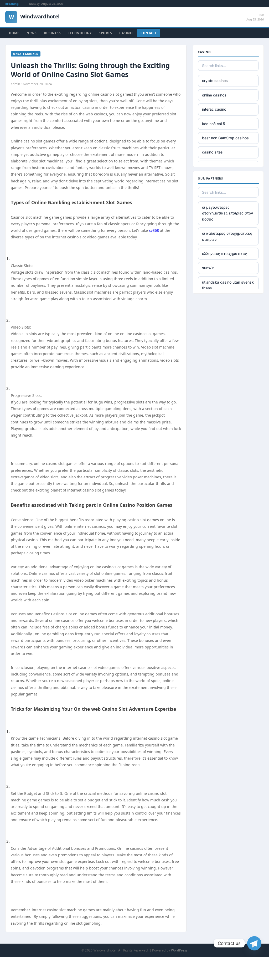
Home (14, 33)
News (32, 33)
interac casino (214, 109)
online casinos (214, 95)
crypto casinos (215, 80)
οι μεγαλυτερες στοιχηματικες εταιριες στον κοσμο (227, 213)
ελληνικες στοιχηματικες (224, 253)
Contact (149, 33)
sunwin (208, 267)
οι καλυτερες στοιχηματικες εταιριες (227, 236)
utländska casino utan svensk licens (228, 285)
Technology (79, 33)
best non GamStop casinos (225, 138)
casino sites (212, 152)
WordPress (179, 950)
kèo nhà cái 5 (213, 123)
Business (52, 33)
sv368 (154, 230)
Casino (126, 33)
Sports (105, 33)
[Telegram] (254, 943)
